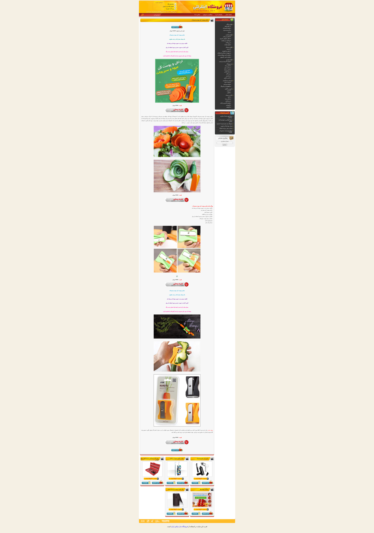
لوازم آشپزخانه (226, 28)
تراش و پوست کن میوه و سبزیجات (200, 20)
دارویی (228, 90)
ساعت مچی (227, 67)
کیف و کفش (227, 78)
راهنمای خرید (218, 14)
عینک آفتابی (227, 72)
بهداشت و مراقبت (225, 40)
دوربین (228, 49)
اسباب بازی (227, 82)
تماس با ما (197, 14)
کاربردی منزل (226, 30)
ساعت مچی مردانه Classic (225, 128)
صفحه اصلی (228, 14)
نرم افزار (228, 101)
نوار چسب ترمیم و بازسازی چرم (175, 489)
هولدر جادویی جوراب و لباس (176, 458)
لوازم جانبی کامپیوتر (225, 57)
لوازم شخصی (229, 34)
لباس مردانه (227, 69)
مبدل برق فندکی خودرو (226, 126)
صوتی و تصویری (226, 51)
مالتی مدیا (227, 99)
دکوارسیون (227, 26)
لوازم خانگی (229, 24)
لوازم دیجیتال (229, 47)
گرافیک (228, 107)
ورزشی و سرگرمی (227, 80)
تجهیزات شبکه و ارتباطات (223, 53)
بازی (229, 97)
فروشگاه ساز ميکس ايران (179, 526)
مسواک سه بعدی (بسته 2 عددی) (224, 123)
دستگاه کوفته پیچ (204, 489)
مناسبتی (228, 76)
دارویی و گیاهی (228, 89)
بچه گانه (228, 74)
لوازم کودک (227, 44)
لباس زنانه (227, 65)
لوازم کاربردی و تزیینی (224, 61)
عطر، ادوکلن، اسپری (225, 38)
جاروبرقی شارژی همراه (202, 458)
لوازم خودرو (229, 59)
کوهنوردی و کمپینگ (225, 86)
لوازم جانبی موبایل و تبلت (224, 55)
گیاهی (228, 92)
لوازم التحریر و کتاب (225, 103)
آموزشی (228, 105)
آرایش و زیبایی (226, 36)
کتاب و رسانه (229, 95)
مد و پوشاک (229, 64)
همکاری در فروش (207, 14)
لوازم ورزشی (226, 84)
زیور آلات (228, 42)
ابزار (229, 32)
